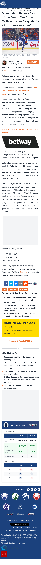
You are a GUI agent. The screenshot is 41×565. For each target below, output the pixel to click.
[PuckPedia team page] (35, 283)
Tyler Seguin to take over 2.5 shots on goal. (19, 90)
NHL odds (8, 71)
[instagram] (32, 489)
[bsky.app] (16, 283)
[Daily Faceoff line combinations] (30, 283)
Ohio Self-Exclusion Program (13, 543)
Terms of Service (18, 530)
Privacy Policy (7, 530)
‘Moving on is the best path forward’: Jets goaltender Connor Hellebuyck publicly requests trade (20, 365)
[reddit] (25, 283)
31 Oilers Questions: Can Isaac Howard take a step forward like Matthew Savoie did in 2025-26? (21, 380)
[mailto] (20, 283)
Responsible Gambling (32, 530)
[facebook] (6, 283)
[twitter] (11, 283)
